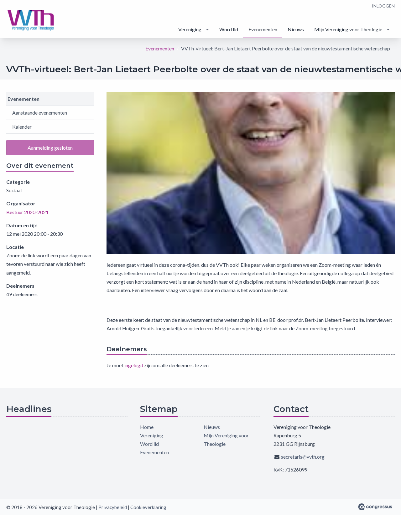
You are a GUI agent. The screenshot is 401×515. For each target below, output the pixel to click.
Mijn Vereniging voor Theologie (348, 29)
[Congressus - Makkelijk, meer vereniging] (375, 506)
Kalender (22, 127)
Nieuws (296, 29)
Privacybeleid (112, 507)
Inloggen (383, 5)
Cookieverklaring (148, 507)
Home (147, 427)
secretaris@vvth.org (303, 457)
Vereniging (189, 29)
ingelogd (133, 365)
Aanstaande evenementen (39, 113)
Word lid (228, 29)
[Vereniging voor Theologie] (31, 19)
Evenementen (262, 29)
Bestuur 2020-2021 (27, 212)
